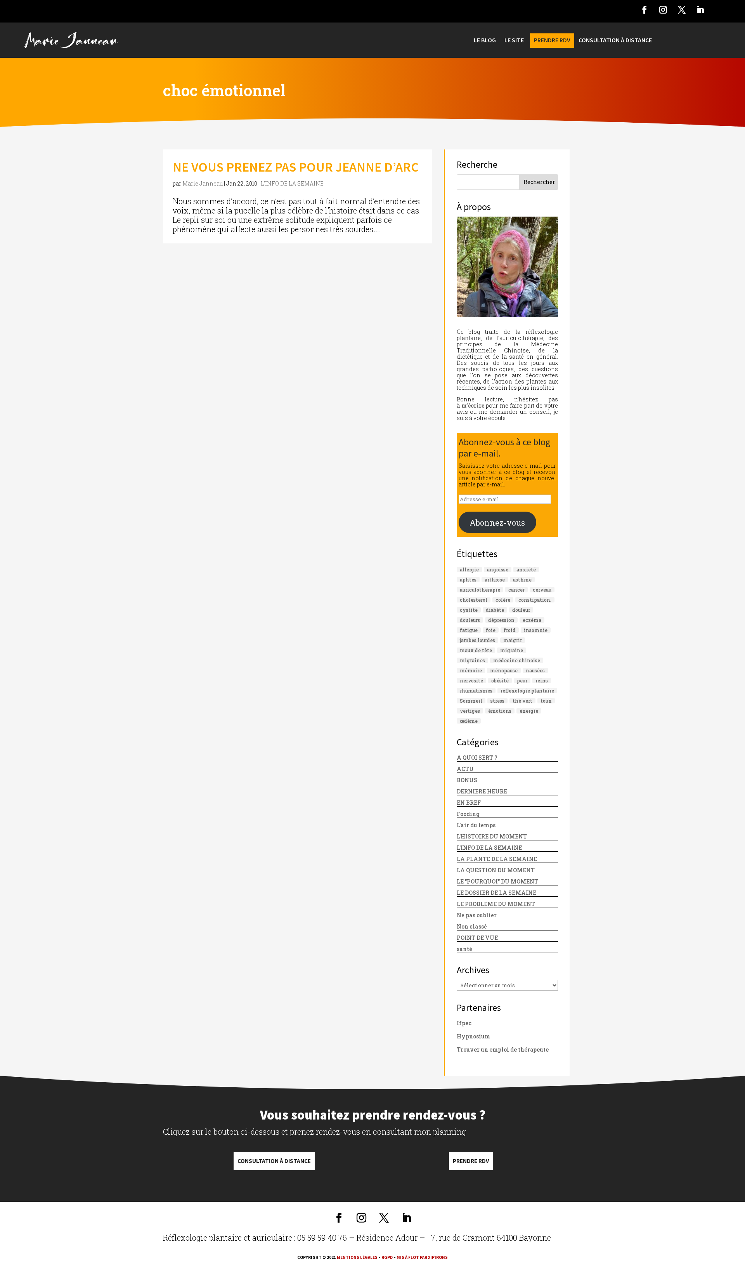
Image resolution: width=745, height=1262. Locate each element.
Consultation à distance (274, 1161)
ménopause (504, 670)
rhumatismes (476, 690)
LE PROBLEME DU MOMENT (496, 904)
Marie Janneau (202, 183)
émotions (499, 710)
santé (464, 949)
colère (503, 599)
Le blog (485, 40)
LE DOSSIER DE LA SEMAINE (496, 892)
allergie (469, 569)
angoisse (497, 569)
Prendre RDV (471, 1161)
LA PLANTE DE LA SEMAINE (497, 859)
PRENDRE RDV (552, 40)
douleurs (470, 620)
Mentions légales (357, 1257)
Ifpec (464, 1023)
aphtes (468, 579)
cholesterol (473, 599)
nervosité (471, 680)
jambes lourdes (477, 640)
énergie (529, 710)
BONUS (467, 780)
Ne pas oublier (477, 915)
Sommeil (471, 700)
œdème (469, 721)
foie (491, 630)
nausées (535, 670)
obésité (500, 680)
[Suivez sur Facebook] (644, 9)
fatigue (469, 630)
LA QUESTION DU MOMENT (496, 870)
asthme (522, 579)
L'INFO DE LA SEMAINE (292, 183)
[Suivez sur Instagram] (663, 9)
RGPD (387, 1257)
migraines (472, 660)
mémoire (471, 670)
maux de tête (476, 650)
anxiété (526, 569)
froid (510, 630)
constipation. (534, 599)
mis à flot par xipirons (422, 1257)
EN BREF (469, 802)
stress (497, 700)
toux (546, 700)
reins (541, 680)
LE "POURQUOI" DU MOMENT (497, 881)
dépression (501, 620)
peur (522, 680)
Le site (514, 40)
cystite (469, 610)
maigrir (512, 640)
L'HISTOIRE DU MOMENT (492, 836)
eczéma (532, 620)
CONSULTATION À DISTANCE (615, 40)
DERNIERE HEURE (482, 791)
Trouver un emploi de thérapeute (503, 1049)
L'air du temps (476, 825)
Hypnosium (473, 1036)
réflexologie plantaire (527, 690)
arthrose (495, 579)
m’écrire (472, 405)
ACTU (465, 768)
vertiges (470, 710)
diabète (495, 610)
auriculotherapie (480, 589)
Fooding (468, 814)
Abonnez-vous (497, 522)
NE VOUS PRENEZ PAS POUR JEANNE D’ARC (296, 167)
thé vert (522, 700)
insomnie (535, 630)
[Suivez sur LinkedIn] (700, 9)
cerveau (542, 589)
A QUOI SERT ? (477, 757)
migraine (511, 650)
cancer (516, 589)
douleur (521, 610)
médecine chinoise (516, 660)
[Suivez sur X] (682, 9)
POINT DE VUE (477, 937)
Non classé (472, 926)
